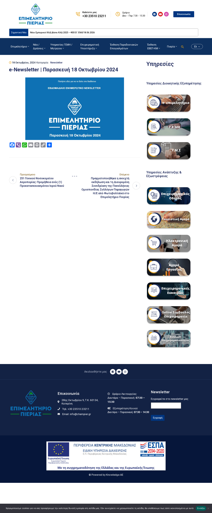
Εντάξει (201, 508)
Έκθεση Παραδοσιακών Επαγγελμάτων (124, 46)
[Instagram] (166, 14)
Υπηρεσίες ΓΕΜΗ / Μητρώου (61, 46)
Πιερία (171, 46)
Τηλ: (76, 409)
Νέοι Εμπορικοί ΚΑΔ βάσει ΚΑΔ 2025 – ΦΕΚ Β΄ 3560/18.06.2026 (62, 32)
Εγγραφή (157, 417)
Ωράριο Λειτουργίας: (124, 393)
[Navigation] (75, 176)
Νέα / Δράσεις (38, 46)
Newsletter (56, 62)
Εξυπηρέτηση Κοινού (125, 408)
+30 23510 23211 (94, 16)
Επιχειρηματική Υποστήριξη (89, 46)
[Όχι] (208, 508)
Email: (76, 414)
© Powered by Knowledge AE (106, 474)
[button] (182, 46)
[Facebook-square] (154, 14)
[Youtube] (160, 14)
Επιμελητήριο (19, 46)
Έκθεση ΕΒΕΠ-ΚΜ (152, 46)
